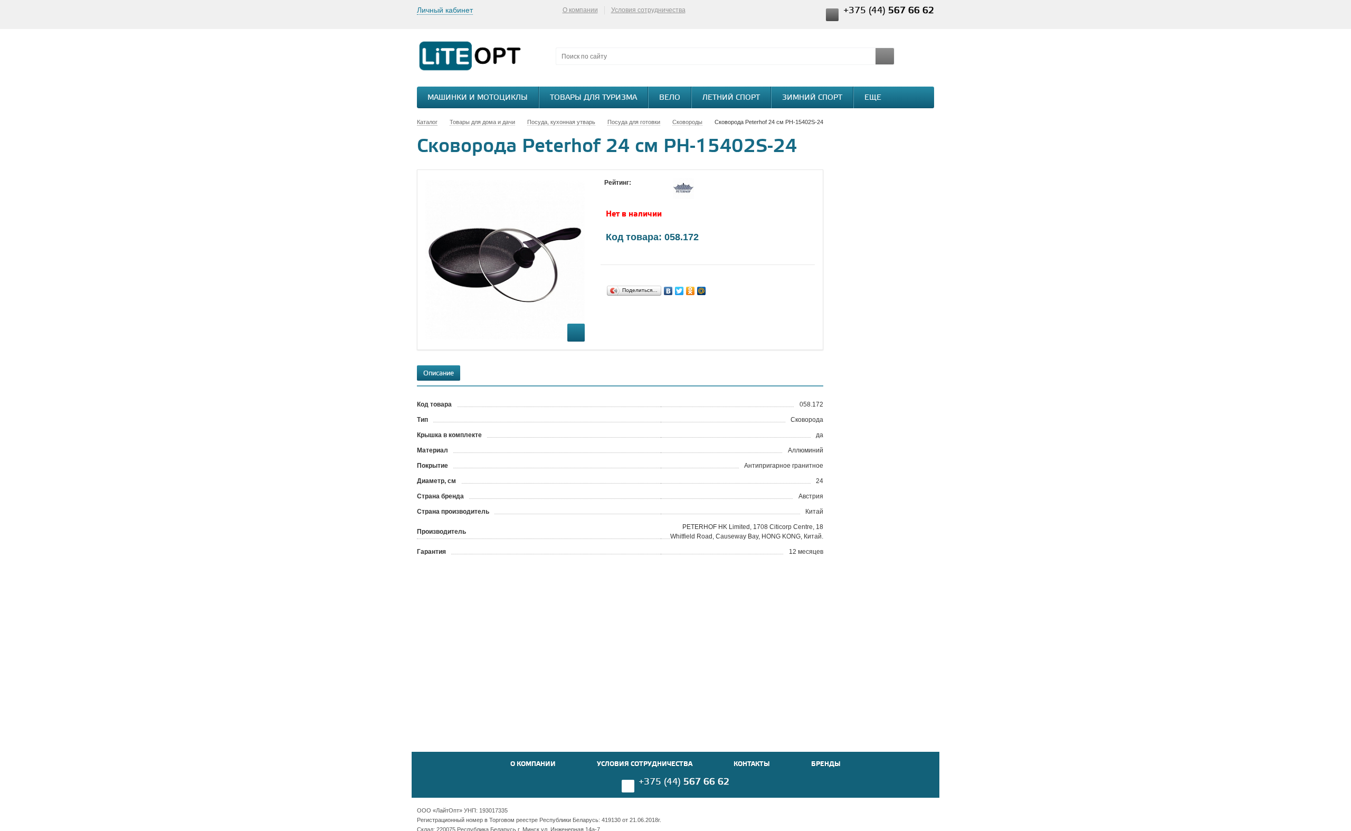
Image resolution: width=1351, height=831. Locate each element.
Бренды (826, 764)
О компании (580, 10)
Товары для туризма (593, 97)
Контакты (752, 764)
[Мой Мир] (701, 291)
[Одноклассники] (690, 291)
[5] (651, 192)
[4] (641, 192)
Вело (669, 97)
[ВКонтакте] (668, 291)
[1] (609, 192)
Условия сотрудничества (648, 10)
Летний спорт (731, 97)
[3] (630, 192)
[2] (620, 192)
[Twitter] (679, 291)
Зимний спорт (812, 97)
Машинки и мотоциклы (477, 97)
